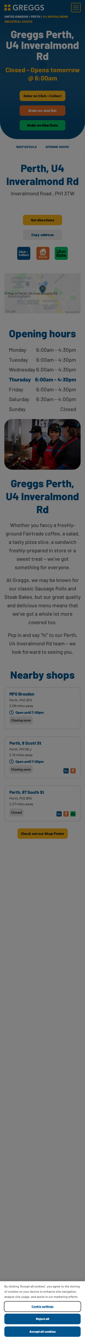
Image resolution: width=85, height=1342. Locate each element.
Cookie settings (42, 1306)
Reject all (42, 1319)
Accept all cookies (42, 1331)
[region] (42, 1311)
